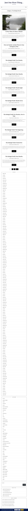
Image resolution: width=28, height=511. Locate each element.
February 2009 (4, 373)
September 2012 (5, 305)
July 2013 (4, 292)
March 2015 (4, 274)
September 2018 (5, 214)
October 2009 (4, 363)
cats (3, 411)
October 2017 (4, 231)
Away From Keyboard (5, 406)
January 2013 (4, 300)
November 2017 (5, 229)
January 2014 (4, 282)
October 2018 (4, 213)
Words (3, 479)
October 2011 (4, 323)
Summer (4, 459)
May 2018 (4, 221)
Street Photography (5, 456)
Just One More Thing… (14, 2)
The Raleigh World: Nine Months (14, 74)
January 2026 (4, 181)
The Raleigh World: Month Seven (14, 100)
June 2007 (4, 386)
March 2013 (4, 297)
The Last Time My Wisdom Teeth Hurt (7, 492)
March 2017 (4, 241)
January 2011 (4, 338)
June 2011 (4, 330)
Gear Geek (4, 418)
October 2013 (4, 287)
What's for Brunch (5, 474)
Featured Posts (4, 413)
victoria (19, 33)
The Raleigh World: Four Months (14, 156)
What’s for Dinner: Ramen (6, 495)
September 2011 (5, 325)
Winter (3, 477)
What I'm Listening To (5, 471)
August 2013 (4, 290)
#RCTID (4, 398)
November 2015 (5, 262)
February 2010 (4, 356)
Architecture (4, 403)
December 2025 (5, 183)
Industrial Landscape (5, 421)
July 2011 (4, 328)
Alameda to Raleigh (5, 400)
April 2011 (4, 333)
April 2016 (4, 254)
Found (3, 416)
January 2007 (4, 394)
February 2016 (4, 257)
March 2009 (4, 371)
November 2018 (5, 211)
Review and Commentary (6, 446)
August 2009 (4, 366)
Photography (4, 436)
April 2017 (4, 239)
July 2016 (4, 252)
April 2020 (4, 201)
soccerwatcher (4, 449)
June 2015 (4, 269)
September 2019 (5, 203)
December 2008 (5, 376)
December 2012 (5, 302)
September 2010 (5, 345)
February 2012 (4, 317)
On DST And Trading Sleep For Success (9, 505)
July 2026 (4, 175)
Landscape (4, 423)
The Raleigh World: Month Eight (14, 88)
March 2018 (4, 224)
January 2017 (4, 244)
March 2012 (4, 315)
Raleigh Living (4, 444)
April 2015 (4, 272)
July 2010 (4, 348)
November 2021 (5, 198)
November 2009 (5, 361)
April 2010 (4, 353)
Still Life (4, 454)
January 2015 (4, 277)
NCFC (3, 431)
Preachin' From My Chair (6, 441)
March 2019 (4, 206)
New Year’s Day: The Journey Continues (10, 499)
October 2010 (4, 343)
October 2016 (4, 247)
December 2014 (5, 279)
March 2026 (4, 178)
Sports (3, 451)
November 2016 (5, 246)
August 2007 (4, 383)
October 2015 (4, 264)
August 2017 (4, 234)
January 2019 (4, 208)
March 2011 (4, 335)
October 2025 (4, 186)
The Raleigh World (5, 461)
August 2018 (4, 216)
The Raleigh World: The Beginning (14, 130)
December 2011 (5, 320)
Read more (14, 68)
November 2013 (5, 285)
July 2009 (4, 368)
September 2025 (5, 188)
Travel (3, 464)
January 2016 (4, 259)
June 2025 (4, 193)
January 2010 (4, 358)
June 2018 (4, 219)
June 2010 (4, 350)
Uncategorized (4, 466)
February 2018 (4, 226)
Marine (3, 426)
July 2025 (4, 191)
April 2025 (4, 196)
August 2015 (4, 267)
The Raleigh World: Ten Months (14, 60)
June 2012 (4, 310)
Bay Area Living (5, 408)
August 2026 (4, 173)
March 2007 (4, 391)
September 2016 (5, 249)
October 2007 (4, 381)
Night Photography (5, 433)
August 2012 (4, 307)
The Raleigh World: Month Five (14, 142)
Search (24, 484)
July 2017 (4, 236)
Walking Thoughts (5, 469)
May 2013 (4, 295)
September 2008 (5, 378)
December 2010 (5, 340)
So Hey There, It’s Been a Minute (14, 31)
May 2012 (4, 312)
